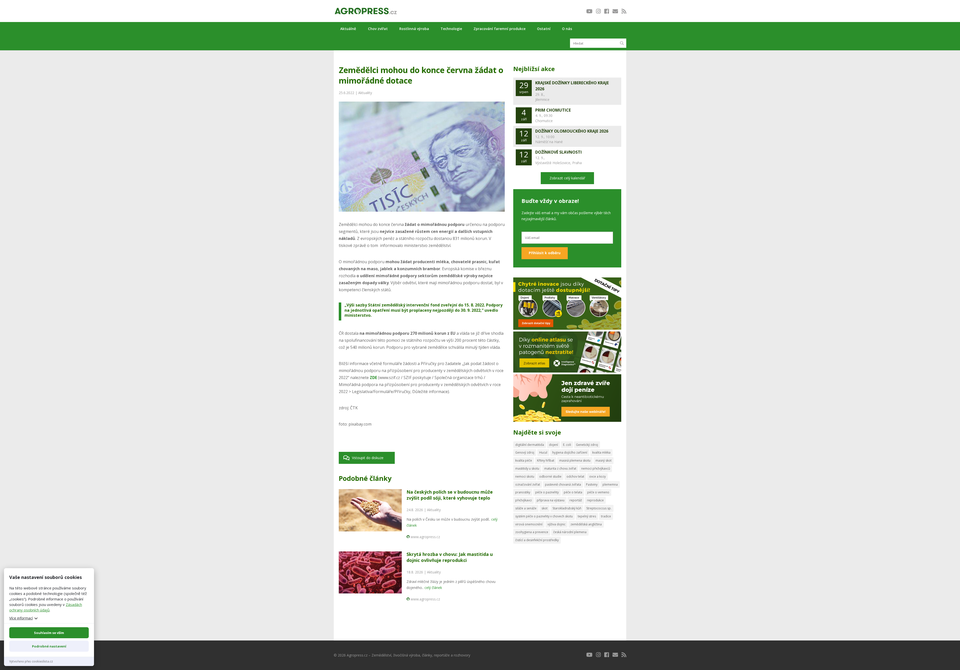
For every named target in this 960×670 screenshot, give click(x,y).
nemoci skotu (524, 476)
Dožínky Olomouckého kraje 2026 (571, 131)
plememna (610, 484)
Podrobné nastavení (49, 646)
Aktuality (365, 92)
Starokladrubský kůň (566, 508)
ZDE (373, 377)
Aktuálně (348, 28)
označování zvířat (527, 484)
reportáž (576, 500)
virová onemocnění (528, 524)
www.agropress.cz (425, 536)
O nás (567, 28)
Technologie (451, 28)
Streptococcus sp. (599, 508)
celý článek (433, 587)
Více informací (21, 617)
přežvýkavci (523, 500)
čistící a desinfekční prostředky (537, 540)
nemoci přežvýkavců (595, 468)
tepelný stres (587, 516)
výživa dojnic (557, 524)
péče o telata (573, 492)
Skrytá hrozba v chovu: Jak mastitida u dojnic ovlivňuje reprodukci (449, 557)
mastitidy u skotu (527, 468)
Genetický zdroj (587, 445)
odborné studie (550, 476)
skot (545, 508)
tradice (606, 516)
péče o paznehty (547, 492)
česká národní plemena (569, 532)
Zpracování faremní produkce (500, 28)
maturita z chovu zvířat (560, 468)
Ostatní (543, 28)
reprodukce (595, 500)
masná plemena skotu (574, 460)
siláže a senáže (525, 508)
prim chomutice (553, 110)
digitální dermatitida (529, 445)
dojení (553, 445)
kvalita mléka (601, 452)
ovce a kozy (597, 476)
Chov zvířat (378, 28)
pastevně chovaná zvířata (563, 484)
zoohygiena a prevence (531, 532)
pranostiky (522, 492)
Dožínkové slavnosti (558, 152)
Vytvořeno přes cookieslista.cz (31, 661)
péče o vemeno (598, 492)
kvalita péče (523, 460)
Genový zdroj (524, 452)
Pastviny (592, 484)
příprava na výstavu (550, 500)
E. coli (567, 445)
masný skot (604, 460)
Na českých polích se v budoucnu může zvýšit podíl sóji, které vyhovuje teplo (449, 495)
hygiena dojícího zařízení (569, 452)
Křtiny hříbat (545, 460)
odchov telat (575, 476)
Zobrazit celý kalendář (567, 178)
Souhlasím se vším (49, 632)
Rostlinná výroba (414, 28)
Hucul (543, 452)
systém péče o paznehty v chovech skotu (544, 516)
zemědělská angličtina (586, 524)
